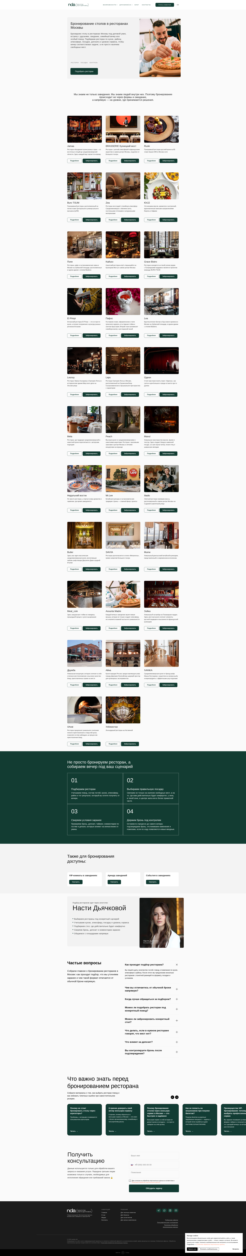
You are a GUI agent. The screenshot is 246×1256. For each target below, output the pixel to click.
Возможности (109, 5)
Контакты (146, 5)
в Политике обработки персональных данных (210, 1244)
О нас (103, 1215)
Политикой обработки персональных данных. (114, 1243)
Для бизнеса (125, 5)
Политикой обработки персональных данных (146, 1182)
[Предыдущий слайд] (172, 1097)
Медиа (103, 1217)
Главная (104, 1212)
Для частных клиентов (128, 1212)
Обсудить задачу (154, 1188)
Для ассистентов (126, 1217)
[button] (164, 5)
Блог (137, 5)
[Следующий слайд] (177, 1097)
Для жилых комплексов (128, 1220)
